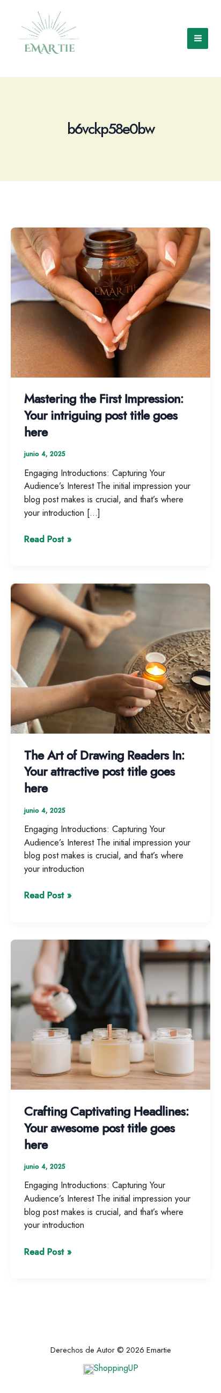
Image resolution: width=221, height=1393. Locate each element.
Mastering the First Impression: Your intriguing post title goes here (103, 415)
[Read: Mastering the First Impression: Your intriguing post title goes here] (110, 301)
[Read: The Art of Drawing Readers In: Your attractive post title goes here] (110, 657)
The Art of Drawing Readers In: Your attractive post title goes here (104, 772)
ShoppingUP (116, 1367)
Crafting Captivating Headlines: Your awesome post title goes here (106, 1128)
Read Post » (48, 538)
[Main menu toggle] (197, 38)
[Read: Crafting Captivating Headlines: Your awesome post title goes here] (110, 1013)
